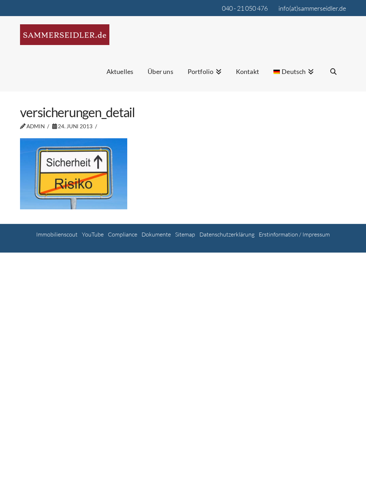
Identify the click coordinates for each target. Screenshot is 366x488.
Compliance (122, 234)
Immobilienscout (57, 234)
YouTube (93, 234)
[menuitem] (293, 76)
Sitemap (185, 234)
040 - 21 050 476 (245, 8)
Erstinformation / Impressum (294, 234)
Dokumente (156, 234)
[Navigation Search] (333, 76)
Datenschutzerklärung (226, 234)
